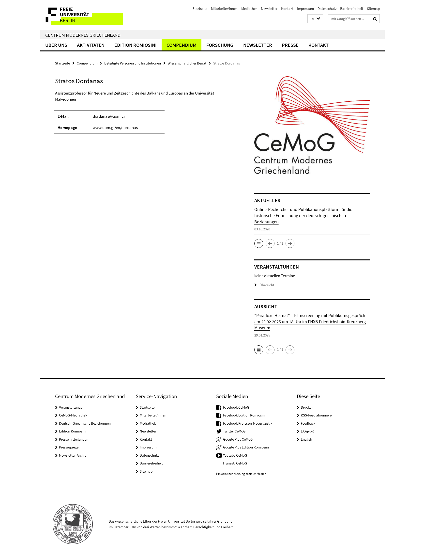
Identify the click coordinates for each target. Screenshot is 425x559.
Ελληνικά (307, 431)
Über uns (56, 45)
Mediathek (249, 8)
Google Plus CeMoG (238, 439)
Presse (290, 45)
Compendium (182, 45)
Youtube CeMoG (235, 455)
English (306, 439)
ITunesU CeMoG (235, 463)
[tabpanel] (145, 114)
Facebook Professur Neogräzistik (247, 423)
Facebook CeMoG (236, 407)
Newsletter (269, 8)
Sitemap (373, 8)
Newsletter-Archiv (72, 455)
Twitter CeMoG (234, 431)
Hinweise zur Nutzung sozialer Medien (241, 474)
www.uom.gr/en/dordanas (115, 127)
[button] (315, 18)
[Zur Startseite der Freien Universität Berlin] (81, 15)
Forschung (219, 45)
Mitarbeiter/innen (224, 8)
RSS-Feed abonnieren (317, 415)
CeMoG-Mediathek (73, 415)
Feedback (308, 423)
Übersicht (266, 285)
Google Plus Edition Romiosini (246, 447)
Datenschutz (327, 8)
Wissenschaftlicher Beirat (187, 63)
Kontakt (287, 8)
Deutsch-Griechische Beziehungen (85, 423)
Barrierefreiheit (351, 8)
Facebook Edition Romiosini (244, 415)
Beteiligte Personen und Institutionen (132, 63)
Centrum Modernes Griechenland (83, 35)
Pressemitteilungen (73, 439)
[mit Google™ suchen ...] (374, 19)
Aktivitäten (91, 45)
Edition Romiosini (135, 45)
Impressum (305, 8)
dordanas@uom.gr (109, 116)
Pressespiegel (69, 447)
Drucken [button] (307, 407)
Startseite (200, 8)
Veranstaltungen (71, 407)
